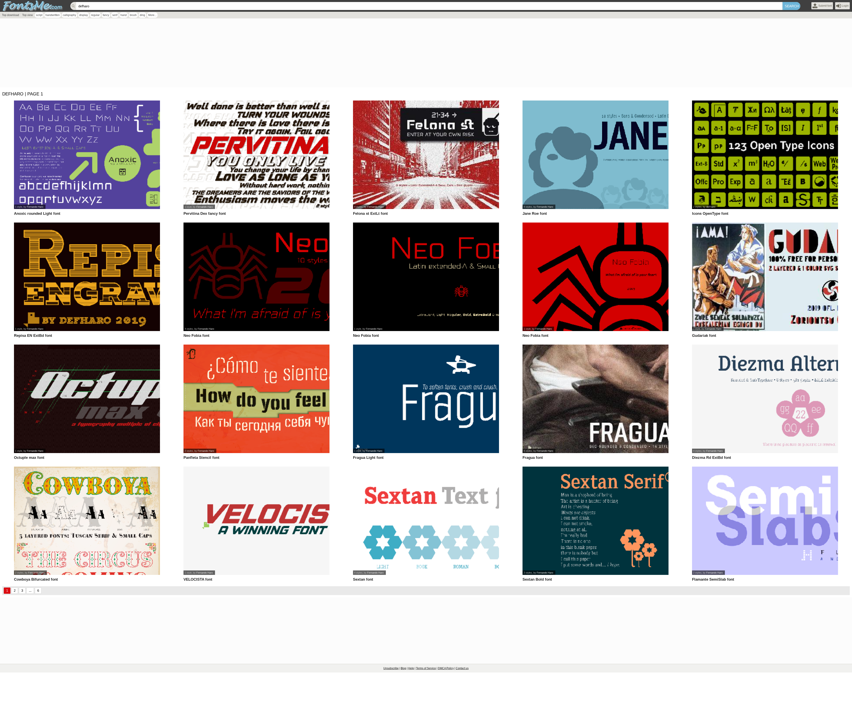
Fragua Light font (368, 458)
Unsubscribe (391, 668)
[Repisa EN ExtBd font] (87, 277)
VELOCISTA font (197, 579)
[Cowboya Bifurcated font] (87, 521)
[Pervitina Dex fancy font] (256, 155)
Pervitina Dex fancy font (204, 213)
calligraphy (69, 15)
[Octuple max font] (87, 399)
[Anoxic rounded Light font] (87, 155)
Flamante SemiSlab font (713, 579)
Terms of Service (426, 668)
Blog (403, 668)
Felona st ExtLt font (370, 213)
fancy (106, 15)
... (30, 590)
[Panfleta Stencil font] (256, 399)
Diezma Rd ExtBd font (711, 458)
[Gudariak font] (765, 277)
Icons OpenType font (710, 213)
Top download (10, 15)
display (83, 15)
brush (133, 15)
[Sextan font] (426, 521)
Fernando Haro (35, 206)
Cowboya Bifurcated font (36, 579)
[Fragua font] (595, 399)
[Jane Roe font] (595, 155)
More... (152, 15)
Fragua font (533, 458)
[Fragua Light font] (426, 399)
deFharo (710, 206)
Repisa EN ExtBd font (33, 335)
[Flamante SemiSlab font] (765, 521)
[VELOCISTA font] (256, 521)
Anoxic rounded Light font (37, 213)
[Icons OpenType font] (765, 155)
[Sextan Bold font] (595, 521)
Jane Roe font (535, 213)
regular (95, 15)
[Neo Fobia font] (256, 277)
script (39, 15)
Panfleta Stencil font (201, 458)
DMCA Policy (446, 668)
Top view (27, 15)
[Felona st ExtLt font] (426, 155)
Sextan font (363, 579)
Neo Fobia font (196, 335)
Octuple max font (29, 458)
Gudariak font (704, 335)
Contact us (462, 668)
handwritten (52, 15)
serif (114, 15)
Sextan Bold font (537, 579)
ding (142, 15)
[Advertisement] (133, 54)
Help (411, 668)
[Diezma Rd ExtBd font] (765, 399)
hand (123, 15)
